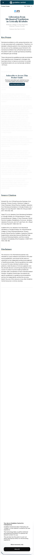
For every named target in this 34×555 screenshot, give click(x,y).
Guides (28, 6)
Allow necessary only (17, 544)
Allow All (17, 549)
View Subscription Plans (17, 84)
